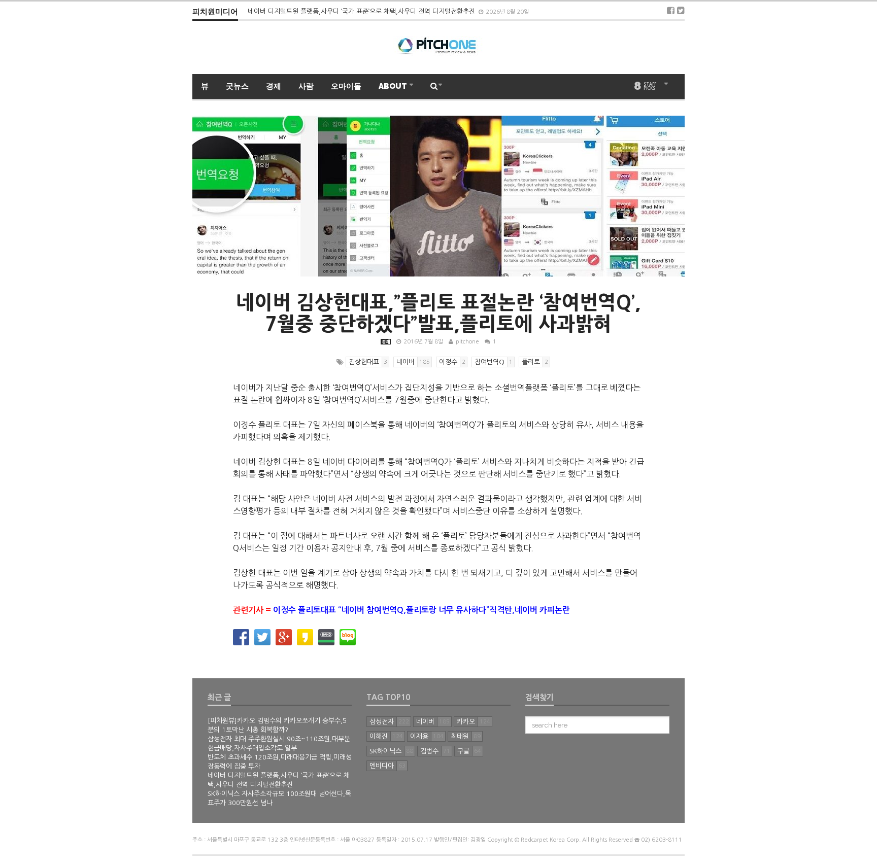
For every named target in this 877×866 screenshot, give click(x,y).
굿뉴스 (237, 86)
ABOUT (394, 86)
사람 (306, 86)
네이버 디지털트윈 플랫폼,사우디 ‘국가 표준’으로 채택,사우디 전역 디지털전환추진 (362, 11)
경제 (273, 86)
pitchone (467, 341)
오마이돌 (346, 86)
